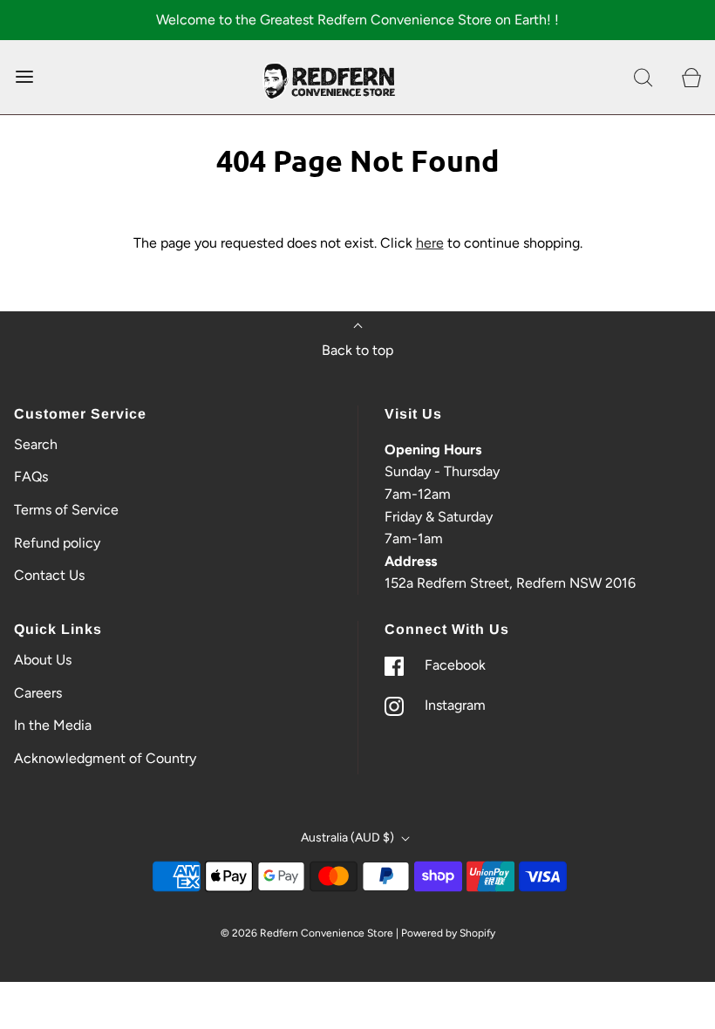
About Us (43, 659)
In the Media (53, 725)
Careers (38, 693)
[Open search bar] (643, 77)
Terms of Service (66, 509)
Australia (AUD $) (349, 837)
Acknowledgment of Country (105, 758)
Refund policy (57, 543)
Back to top (357, 350)
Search (36, 444)
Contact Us (49, 575)
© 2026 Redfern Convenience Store (307, 933)
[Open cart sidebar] (691, 77)
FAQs (31, 476)
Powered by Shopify (448, 933)
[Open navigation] (24, 77)
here (430, 243)
